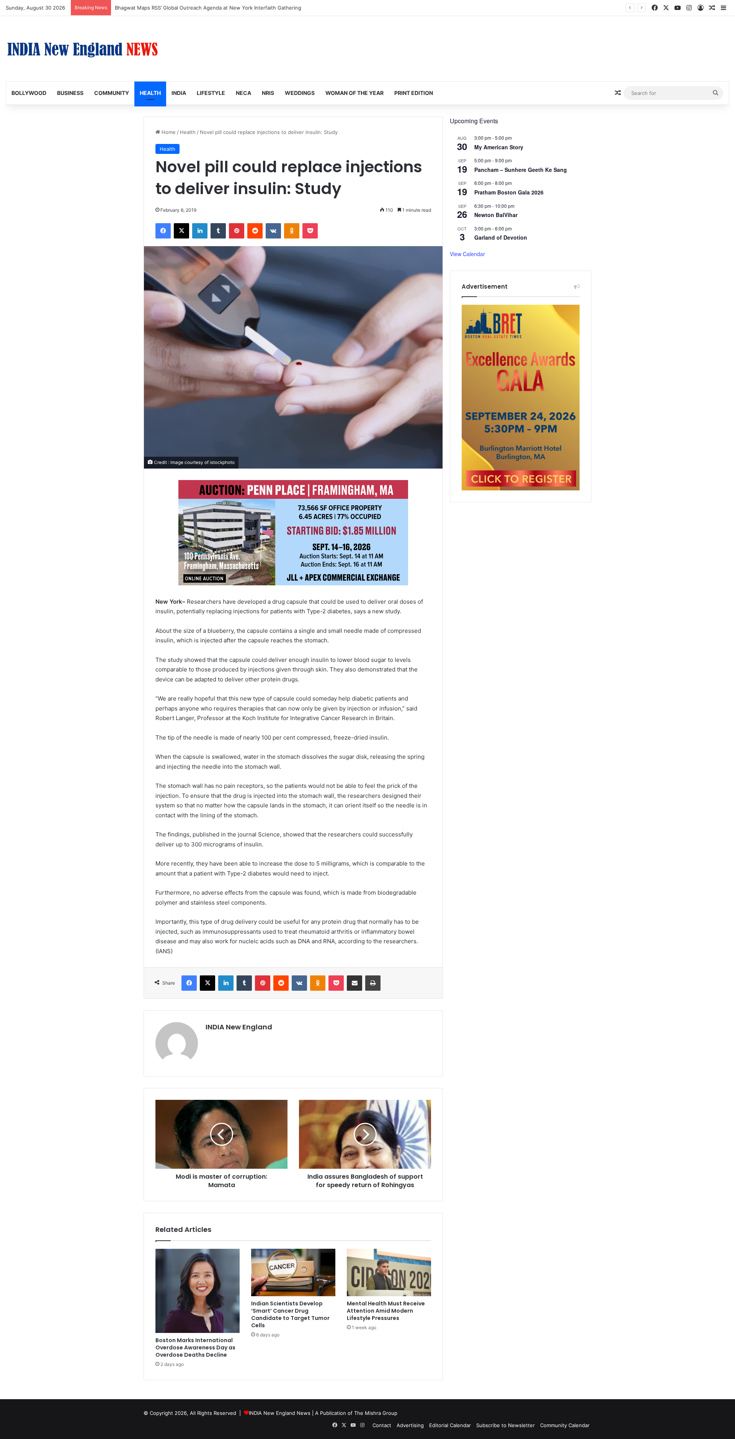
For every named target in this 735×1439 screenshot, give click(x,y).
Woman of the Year (354, 93)
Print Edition (413, 93)
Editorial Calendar (450, 1425)
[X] (181, 230)
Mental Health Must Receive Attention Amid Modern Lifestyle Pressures (386, 1311)
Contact (381, 1425)
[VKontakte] (273, 230)
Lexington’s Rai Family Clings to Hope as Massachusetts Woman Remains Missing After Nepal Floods (235, 8)
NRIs (268, 93)
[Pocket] (310, 230)
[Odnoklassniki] (291, 230)
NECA (243, 93)
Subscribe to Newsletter (505, 1425)
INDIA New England (239, 1027)
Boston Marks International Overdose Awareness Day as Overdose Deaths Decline (195, 1347)
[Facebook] (163, 230)
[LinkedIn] (199, 230)
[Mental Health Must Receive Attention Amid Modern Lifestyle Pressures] (389, 1272)
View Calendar (467, 254)
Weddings (300, 93)
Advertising (410, 1425)
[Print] (373, 983)
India (179, 93)
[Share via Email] (354, 983)
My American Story (498, 147)
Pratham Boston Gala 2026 (509, 192)
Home (168, 132)
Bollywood (28, 93)
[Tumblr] (218, 230)
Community (111, 93)
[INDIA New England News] (82, 48)
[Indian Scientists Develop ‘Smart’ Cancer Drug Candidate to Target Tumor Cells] (293, 1272)
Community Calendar (565, 1425)
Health (150, 93)
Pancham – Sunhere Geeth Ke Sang (520, 169)
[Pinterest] (236, 230)
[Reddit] (255, 230)
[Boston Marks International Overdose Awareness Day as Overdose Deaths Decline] (197, 1291)
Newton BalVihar (496, 215)
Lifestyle (211, 93)
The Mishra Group (375, 1413)
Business (70, 93)
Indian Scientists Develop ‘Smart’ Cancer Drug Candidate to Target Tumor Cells (290, 1314)
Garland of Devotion (500, 237)
